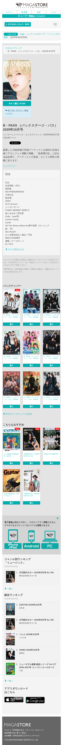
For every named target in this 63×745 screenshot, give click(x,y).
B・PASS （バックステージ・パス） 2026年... (11, 316)
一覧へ (9, 588)
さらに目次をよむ (15, 249)
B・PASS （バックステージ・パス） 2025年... (51, 398)
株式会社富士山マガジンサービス (26, 736)
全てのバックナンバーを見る (18, 414)
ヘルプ (53, 12)
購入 (11, 324)
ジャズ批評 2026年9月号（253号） (11, 455)
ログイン (9, 12)
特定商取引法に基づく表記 (14, 733)
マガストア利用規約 (12, 730)
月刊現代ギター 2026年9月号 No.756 (31, 455)
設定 (39, 12)
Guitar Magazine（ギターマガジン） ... (11, 495)
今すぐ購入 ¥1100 (17, 103)
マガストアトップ (13, 48)
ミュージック (9, 166)
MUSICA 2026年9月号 (51, 454)
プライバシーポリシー (34, 730)
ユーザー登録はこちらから (32, 16)
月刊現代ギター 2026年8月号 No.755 (31, 495)
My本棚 (24, 12)
